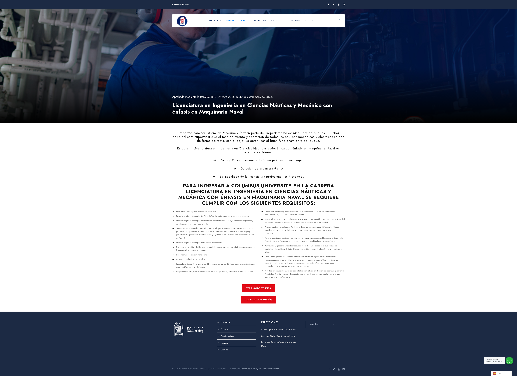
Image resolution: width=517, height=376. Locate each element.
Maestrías (224, 343)
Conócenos (215, 20)
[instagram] (344, 4)
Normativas (260, 20)
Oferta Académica (237, 20)
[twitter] (333, 4)
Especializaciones (227, 336)
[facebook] (328, 4)
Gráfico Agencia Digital (250, 368)
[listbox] (501, 373)
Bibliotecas (278, 20)
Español (314, 324)
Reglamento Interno (271, 368)
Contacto (311, 20)
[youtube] (339, 4)
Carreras (224, 329)
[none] (501, 373)
